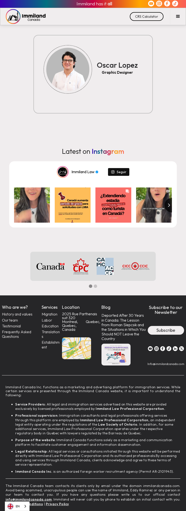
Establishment (51, 344)
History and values (17, 314)
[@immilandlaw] (63, 172)
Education (50, 326)
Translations (51, 334)
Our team (10, 320)
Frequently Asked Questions (16, 334)
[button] (178, 16)
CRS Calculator (146, 16)
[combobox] (17, 506)
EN (18, 506)
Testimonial (11, 326)
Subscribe (165, 330)
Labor (47, 320)
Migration (49, 314)
